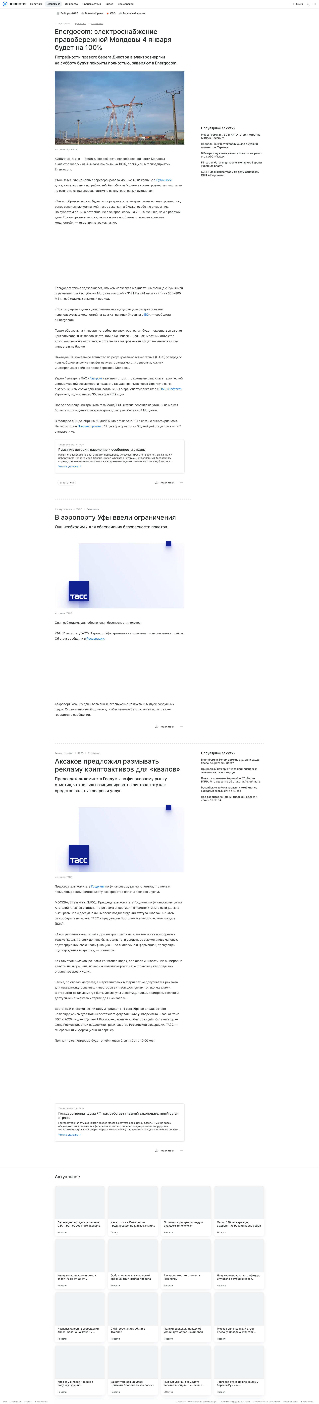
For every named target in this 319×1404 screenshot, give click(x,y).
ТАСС (79, 509)
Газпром (96, 378)
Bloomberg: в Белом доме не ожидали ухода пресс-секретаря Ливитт (230, 761)
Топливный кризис (134, 13)
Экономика (97, 23)
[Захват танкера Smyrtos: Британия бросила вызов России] (133, 1370)
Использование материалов (266, 1401)
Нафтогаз (175, 389)
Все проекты (41, 1401)
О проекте (181, 1401)
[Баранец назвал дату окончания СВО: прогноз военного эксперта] (80, 1211)
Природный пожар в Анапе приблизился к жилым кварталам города (229, 770)
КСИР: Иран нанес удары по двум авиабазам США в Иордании (230, 173)
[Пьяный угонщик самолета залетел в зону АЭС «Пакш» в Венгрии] (186, 1370)
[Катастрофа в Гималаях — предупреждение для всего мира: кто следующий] (133, 1211)
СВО (113, 13)
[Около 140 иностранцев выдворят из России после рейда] (239, 1211)
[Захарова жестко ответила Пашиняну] (186, 1264)
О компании (15, 1401)
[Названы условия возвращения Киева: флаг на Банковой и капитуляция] (80, 1317)
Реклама (28, 1401)
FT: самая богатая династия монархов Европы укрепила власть (231, 164)
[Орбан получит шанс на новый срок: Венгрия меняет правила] (133, 1264)
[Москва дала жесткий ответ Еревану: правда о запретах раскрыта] (239, 1317)
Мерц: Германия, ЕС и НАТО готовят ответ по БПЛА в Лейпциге (231, 136)
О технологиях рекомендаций (202, 1401)
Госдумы (97, 886)
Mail (5, 1401)
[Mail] (5, 4)
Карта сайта (307, 1401)
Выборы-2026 (69, 13)
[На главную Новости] (16, 4)
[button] (119, 108)
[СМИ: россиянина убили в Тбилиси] (133, 1317)
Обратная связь (291, 1401)
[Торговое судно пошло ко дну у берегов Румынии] (239, 1370)
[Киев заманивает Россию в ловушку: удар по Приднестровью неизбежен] (80, 1370)
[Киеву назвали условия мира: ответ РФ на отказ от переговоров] (80, 1264)
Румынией (163, 180)
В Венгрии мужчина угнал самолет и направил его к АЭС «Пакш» (231, 155)
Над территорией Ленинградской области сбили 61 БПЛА (229, 798)
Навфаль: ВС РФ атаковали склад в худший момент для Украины (229, 145)
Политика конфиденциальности (235, 1401)
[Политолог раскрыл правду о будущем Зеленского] (186, 1211)
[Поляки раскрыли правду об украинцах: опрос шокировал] (186, 1317)
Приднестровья (89, 426)
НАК (163, 389)
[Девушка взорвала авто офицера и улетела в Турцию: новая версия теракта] (239, 1264)
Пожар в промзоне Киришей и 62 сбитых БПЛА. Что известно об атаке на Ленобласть (230, 780)
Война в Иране (94, 13)
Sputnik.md (80, 23)
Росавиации (95, 638)
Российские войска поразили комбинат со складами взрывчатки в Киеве (229, 789)
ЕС (146, 314)
